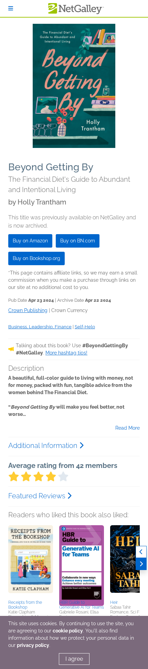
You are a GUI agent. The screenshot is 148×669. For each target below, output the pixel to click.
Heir (114, 602)
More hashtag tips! (66, 353)
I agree (74, 659)
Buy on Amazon (30, 240)
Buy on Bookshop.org (36, 258)
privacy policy (33, 645)
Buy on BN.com (77, 240)
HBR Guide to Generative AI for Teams (81, 605)
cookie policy (68, 630)
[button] (30, 561)
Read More (127, 428)
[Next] (141, 564)
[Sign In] (10, 8)
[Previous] (141, 552)
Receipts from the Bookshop (25, 605)
